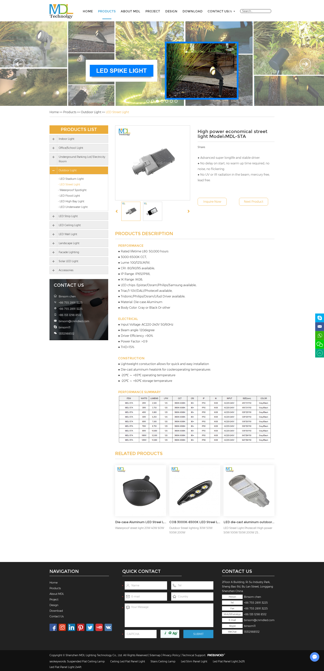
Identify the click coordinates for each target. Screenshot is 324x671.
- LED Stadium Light (71, 179)
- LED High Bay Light (71, 201)
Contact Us (218, 11)
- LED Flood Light (69, 195)
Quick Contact (141, 571)
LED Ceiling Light (70, 225)
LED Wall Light (68, 234)
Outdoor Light (91, 112)
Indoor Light (66, 139)
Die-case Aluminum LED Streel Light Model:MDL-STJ (140, 522)
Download (192, 11)
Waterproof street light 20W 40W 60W (139, 528)
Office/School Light (71, 148)
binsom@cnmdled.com (259, 620)
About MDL (130, 11)
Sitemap (155, 655)
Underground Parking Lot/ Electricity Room (82, 159)
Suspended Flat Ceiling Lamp (86, 661)
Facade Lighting (69, 252)
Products (107, 11)
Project (152, 11)
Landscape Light (69, 243)
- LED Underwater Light (73, 207)
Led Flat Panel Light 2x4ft (65, 667)
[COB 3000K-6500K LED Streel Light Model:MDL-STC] (194, 490)
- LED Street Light (69, 184)
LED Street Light (117, 112)
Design (171, 11)
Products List (79, 129)
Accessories (66, 270)
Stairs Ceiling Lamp (163, 661)
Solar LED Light (68, 261)
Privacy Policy (171, 655)
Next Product (253, 201)
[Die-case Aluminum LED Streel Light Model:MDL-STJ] (140, 490)
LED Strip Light (68, 216)
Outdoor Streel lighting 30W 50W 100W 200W (190, 530)
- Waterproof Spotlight (72, 190)
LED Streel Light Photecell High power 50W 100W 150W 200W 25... (248, 530)
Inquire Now (212, 201)
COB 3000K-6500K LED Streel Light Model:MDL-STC (194, 522)
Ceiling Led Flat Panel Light (127, 661)
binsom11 (250, 626)
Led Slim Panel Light (194, 661)
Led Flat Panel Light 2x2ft (229, 661)
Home (88, 11)
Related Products (139, 453)
